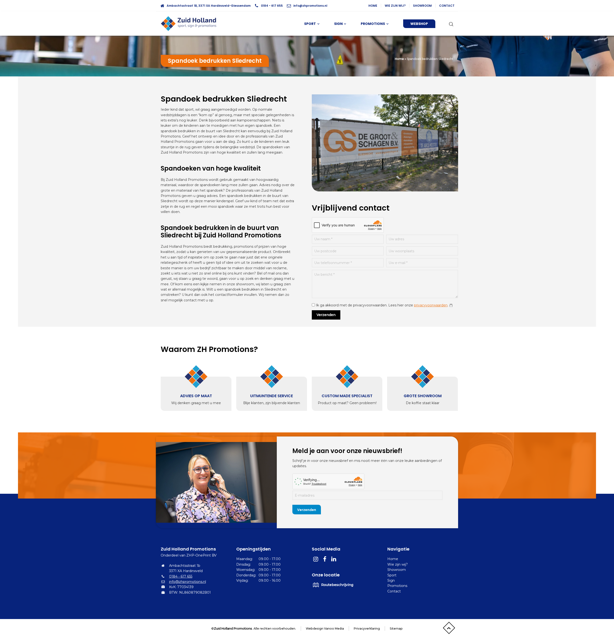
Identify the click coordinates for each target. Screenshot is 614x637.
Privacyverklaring (367, 628)
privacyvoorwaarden (431, 305)
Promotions (397, 586)
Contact (447, 6)
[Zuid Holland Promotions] (191, 24)
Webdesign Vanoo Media (325, 628)
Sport (391, 575)
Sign (391, 580)
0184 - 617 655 (272, 6)
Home (372, 6)
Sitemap (396, 628)
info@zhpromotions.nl (310, 6)
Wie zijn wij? (395, 6)
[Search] (450, 24)
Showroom (422, 6)
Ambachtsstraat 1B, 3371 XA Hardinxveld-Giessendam (209, 6)
